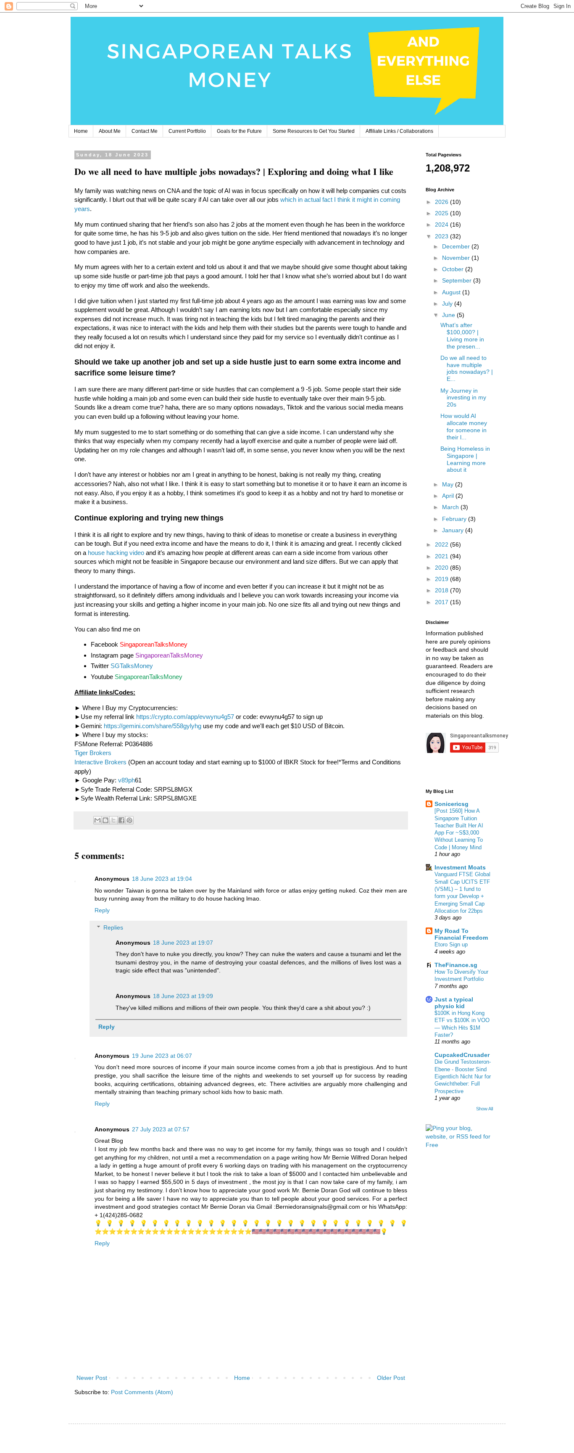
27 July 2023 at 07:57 (161, 1129)
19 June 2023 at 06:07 (162, 1055)
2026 (442, 201)
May (448, 484)
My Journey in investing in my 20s (463, 397)
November (456, 257)
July (448, 303)
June (449, 315)
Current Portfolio (187, 131)
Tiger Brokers (92, 752)
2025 (442, 213)
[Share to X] (113, 820)
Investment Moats (460, 867)
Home (81, 131)
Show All (484, 1108)
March (451, 507)
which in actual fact (306, 199)
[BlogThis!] (105, 820)
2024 (442, 224)
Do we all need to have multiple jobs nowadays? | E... (466, 368)
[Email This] (97, 820)
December (456, 246)
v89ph (126, 780)
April (449, 495)
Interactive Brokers (100, 762)
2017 (442, 602)
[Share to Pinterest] (129, 820)
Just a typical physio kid (453, 1002)
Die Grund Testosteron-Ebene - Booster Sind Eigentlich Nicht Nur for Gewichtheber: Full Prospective (462, 1076)
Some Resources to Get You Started (314, 131)
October (453, 269)
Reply (102, 910)
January (453, 530)
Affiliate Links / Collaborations (399, 131)
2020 (442, 567)
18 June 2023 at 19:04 (162, 878)
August (452, 292)
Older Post (391, 1377)
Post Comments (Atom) (142, 1392)
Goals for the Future (239, 131)
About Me (110, 131)
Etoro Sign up (451, 944)
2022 (442, 544)
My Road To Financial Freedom (461, 934)
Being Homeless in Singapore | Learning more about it (465, 459)
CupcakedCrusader (462, 1054)
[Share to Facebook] (121, 820)
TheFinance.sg (455, 965)
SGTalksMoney (132, 665)
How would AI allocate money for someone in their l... (463, 426)
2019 (442, 579)
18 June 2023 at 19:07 (183, 942)
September (457, 280)
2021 (442, 556)
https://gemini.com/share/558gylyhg (152, 725)
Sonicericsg (451, 803)
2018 (442, 590)
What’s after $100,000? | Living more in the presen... (462, 335)
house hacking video (116, 552)
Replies (113, 927)
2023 (442, 236)
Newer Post (91, 1377)
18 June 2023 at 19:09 (183, 996)
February (455, 518)
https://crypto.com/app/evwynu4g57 (185, 716)
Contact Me (145, 131)
